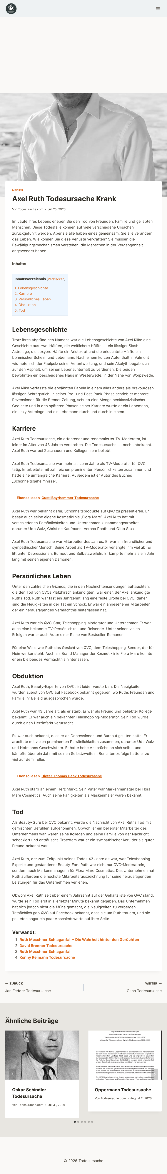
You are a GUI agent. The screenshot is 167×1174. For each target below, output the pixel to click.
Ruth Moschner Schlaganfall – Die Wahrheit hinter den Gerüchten (79, 939)
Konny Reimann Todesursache (47, 957)
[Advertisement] (83, 50)
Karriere (23, 293)
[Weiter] (154, 1074)
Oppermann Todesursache (123, 1089)
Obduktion (25, 305)
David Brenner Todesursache (46, 945)
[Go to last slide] (12, 1074)
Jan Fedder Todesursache (28, 987)
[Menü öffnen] (158, 8)
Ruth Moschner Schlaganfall (46, 951)
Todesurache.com (30, 209)
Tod (20, 310)
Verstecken (56, 279)
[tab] (75, 1122)
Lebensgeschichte (31, 288)
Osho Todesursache (144, 987)
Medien (17, 190)
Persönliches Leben (33, 299)
